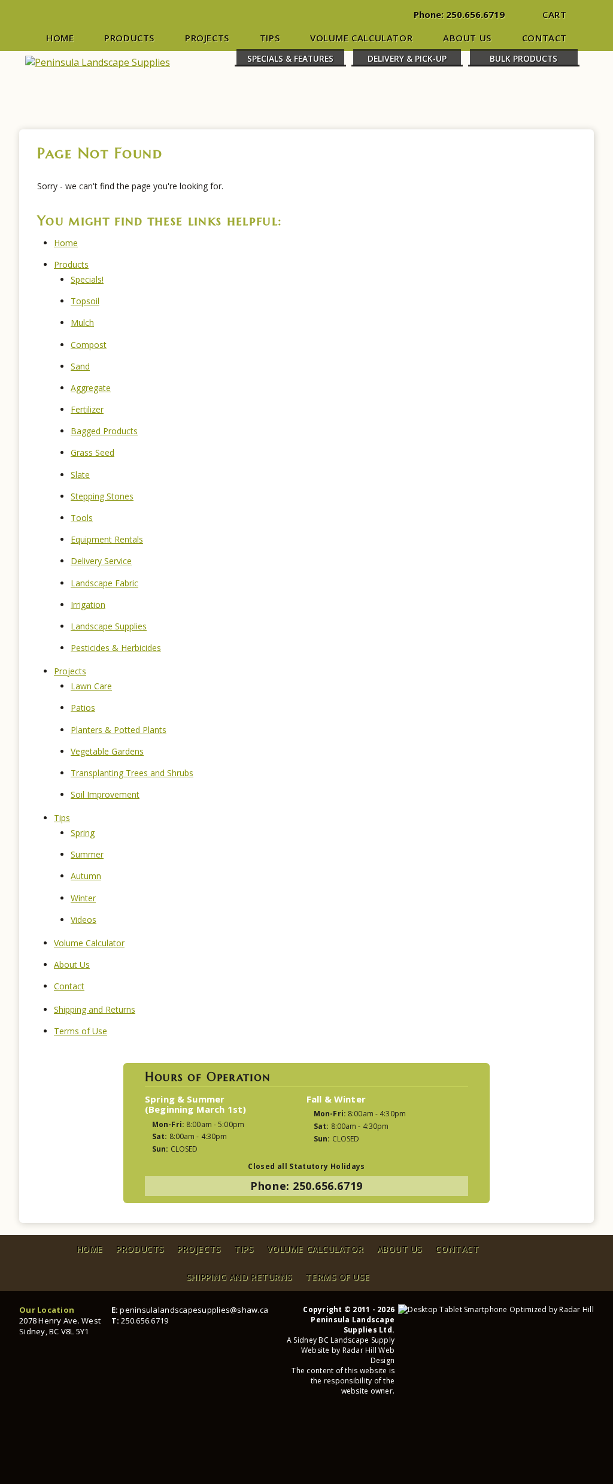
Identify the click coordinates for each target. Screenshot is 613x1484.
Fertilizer (87, 409)
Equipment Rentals (107, 539)
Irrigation (88, 604)
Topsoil (85, 301)
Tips (270, 38)
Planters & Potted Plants (118, 729)
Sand (80, 366)
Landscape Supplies (109, 626)
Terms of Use (80, 1031)
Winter (83, 898)
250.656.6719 (475, 14)
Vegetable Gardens (107, 751)
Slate (80, 474)
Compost (89, 344)
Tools (82, 517)
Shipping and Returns (94, 1009)
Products (129, 38)
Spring (83, 832)
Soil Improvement (105, 794)
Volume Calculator (361, 38)
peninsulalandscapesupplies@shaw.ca (194, 1309)
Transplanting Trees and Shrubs (132, 773)
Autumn (86, 876)
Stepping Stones (102, 496)
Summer (87, 854)
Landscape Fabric (104, 583)
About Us (467, 38)
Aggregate (91, 387)
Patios (83, 707)
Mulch (82, 322)
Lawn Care (91, 686)
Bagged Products (104, 431)
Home (60, 38)
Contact (544, 38)
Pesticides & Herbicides (116, 647)
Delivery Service (101, 561)
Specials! (87, 279)
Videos (83, 919)
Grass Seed (92, 452)
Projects (207, 38)
